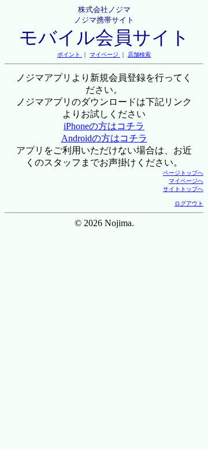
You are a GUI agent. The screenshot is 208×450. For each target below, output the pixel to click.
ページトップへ (183, 173)
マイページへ (186, 181)
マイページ (105, 54)
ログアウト (188, 203)
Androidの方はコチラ (104, 138)
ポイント (69, 54)
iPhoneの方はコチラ (104, 126)
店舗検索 (139, 54)
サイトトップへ (183, 189)
